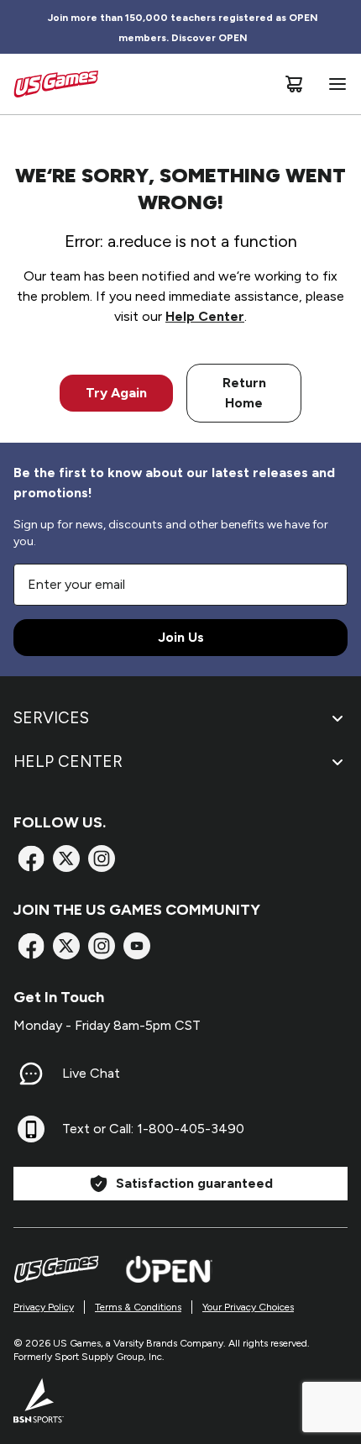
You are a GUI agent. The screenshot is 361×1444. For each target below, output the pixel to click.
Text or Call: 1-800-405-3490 (153, 1129)
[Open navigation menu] (334, 84)
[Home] (55, 84)
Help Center (204, 316)
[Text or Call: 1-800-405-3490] (31, 1129)
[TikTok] (136, 946)
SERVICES (51, 717)
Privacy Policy (43, 1307)
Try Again (116, 393)
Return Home (244, 393)
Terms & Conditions (138, 1307)
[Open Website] (169, 1269)
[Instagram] (101, 858)
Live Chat (91, 1073)
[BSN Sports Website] (38, 1400)
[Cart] (294, 84)
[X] (66, 858)
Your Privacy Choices (248, 1307)
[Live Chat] (31, 1073)
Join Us (181, 637)
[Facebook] (31, 858)
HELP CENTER (68, 761)
